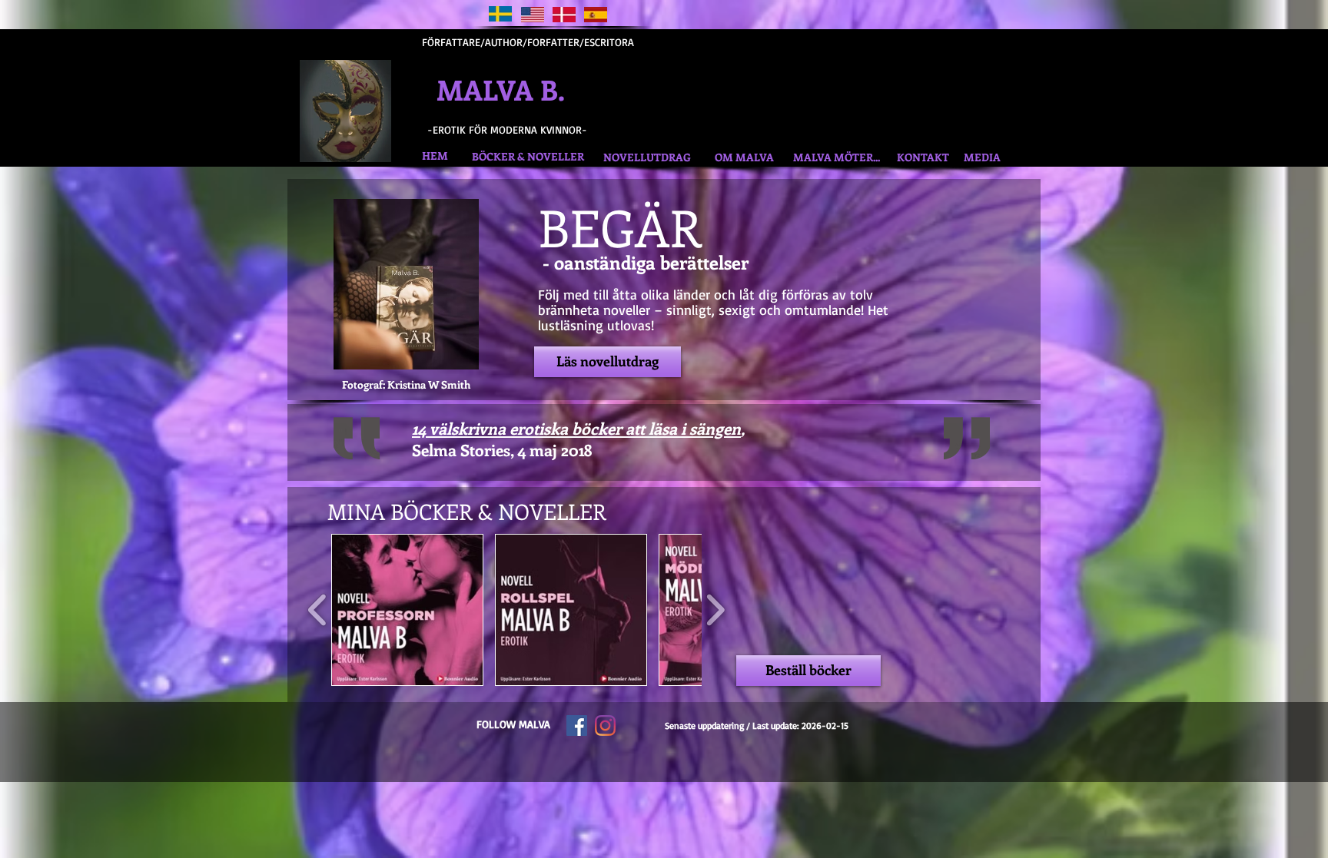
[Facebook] (576, 725)
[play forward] (715, 609)
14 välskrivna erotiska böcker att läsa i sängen (576, 428)
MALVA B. (521, 89)
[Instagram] (605, 725)
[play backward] (317, 609)
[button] (407, 610)
